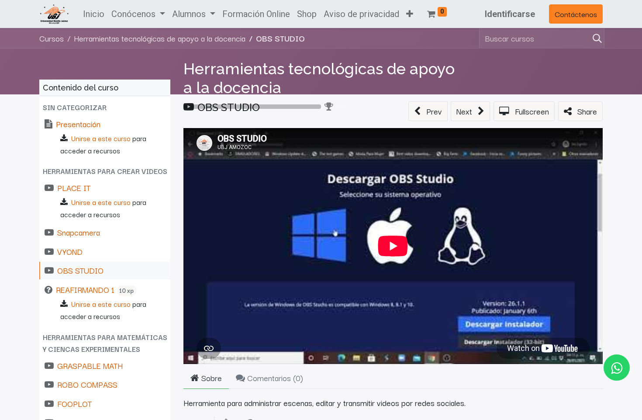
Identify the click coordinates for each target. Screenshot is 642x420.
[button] (410, 14)
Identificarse (510, 14)
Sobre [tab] (210, 377)
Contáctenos (576, 14)
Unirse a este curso (101, 138)
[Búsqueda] (595, 38)
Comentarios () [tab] (274, 377)
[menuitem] (93, 14)
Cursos (51, 38)
